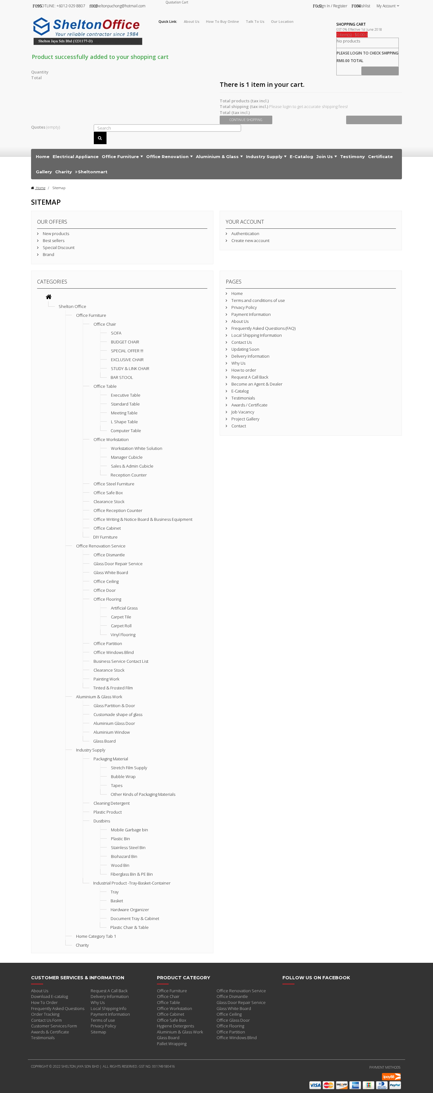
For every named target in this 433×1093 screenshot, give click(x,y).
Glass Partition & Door (114, 705)
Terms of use (103, 1020)
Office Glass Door (233, 1020)
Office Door (105, 590)
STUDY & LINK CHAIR (130, 368)
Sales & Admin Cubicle (132, 466)
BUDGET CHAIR (125, 342)
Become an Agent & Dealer (256, 384)
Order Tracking (45, 1014)
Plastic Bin (120, 838)
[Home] (49, 297)
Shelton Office (72, 306)
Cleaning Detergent (112, 803)
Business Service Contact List (121, 661)
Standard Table (125, 404)
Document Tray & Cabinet (135, 918)
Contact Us (241, 342)
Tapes (116, 785)
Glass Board (104, 741)
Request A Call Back (249, 377)
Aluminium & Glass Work (99, 697)
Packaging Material (111, 759)
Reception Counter (129, 475)
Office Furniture (91, 315)
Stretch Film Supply (129, 767)
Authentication (244, 233)
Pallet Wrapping (171, 1043)
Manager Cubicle (127, 457)
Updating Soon (244, 349)
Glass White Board (111, 572)
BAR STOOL (122, 377)
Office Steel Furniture (114, 484)
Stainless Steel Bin (128, 847)
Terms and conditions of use (257, 300)
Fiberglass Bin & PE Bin (132, 874)
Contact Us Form (46, 1020)
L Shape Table (124, 422)
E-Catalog (239, 391)
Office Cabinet (107, 528)
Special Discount (58, 247)
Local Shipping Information (256, 335)
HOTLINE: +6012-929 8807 (61, 6)
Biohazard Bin (124, 856)
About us (191, 21)
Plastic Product (108, 812)
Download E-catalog (49, 996)
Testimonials (242, 398)
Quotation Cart (177, 2)
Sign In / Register (333, 6)
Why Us (237, 363)
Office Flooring (107, 599)
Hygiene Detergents (175, 1026)
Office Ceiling (106, 581)
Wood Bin (120, 865)
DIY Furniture (105, 537)
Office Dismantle (109, 555)
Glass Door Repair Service (118, 563)
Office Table (105, 386)
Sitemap (98, 1032)
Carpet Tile (121, 617)
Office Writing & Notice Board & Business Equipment (143, 519)
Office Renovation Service (101, 546)
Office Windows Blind (114, 652)
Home (40, 187)
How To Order (44, 1002)
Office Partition (108, 643)
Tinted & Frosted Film (113, 688)
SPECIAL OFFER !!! (127, 351)
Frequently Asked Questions (57, 1008)
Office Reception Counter (118, 510)
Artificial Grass (124, 608)
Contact (238, 426)
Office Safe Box (108, 492)
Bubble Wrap (123, 776)
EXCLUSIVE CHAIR (127, 359)
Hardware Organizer (130, 909)
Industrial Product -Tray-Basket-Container (132, 883)
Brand (48, 254)
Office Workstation (111, 439)
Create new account (249, 240)
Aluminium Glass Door (114, 723)
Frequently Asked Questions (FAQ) (262, 328)
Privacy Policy (243, 307)
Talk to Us (255, 21)
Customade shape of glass (118, 714)
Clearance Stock (109, 501)
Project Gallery (244, 419)
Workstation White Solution (136, 448)
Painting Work (106, 679)
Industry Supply (90, 750)
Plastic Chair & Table (129, 927)
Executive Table (125, 395)
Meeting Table (124, 413)
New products (55, 233)
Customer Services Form (54, 1026)
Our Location (282, 21)
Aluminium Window (112, 732)
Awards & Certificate (50, 1032)
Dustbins (102, 821)
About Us (239, 321)
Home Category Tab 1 (96, 936)
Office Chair (105, 324)
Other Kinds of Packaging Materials (143, 794)
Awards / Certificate (249, 405)
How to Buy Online (222, 21)
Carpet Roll (121, 626)
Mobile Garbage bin (129, 830)
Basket (117, 901)
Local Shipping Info (108, 1008)
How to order (243, 370)
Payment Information (250, 314)
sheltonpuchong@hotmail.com (120, 6)
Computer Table (126, 430)
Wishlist (363, 6)
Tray (115, 892)
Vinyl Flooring (123, 634)
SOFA (116, 333)
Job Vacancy (242, 412)
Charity (82, 945)
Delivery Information (249, 356)
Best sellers (53, 240)
